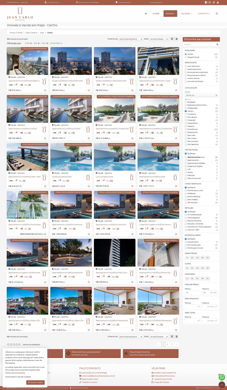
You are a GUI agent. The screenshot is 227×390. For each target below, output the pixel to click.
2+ (192, 258)
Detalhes (189, 208)
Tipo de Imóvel (191, 150)
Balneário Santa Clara (202, 105)
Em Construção (202, 245)
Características (193, 184)
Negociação (191, 63)
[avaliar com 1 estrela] (8, 344)
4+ (202, 258)
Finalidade (190, 50)
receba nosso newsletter (165, 373)
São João (202, 135)
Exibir (146, 39)
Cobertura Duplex (202, 166)
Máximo (205, 289)
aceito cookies (36, 382)
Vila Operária (202, 144)
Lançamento (202, 242)
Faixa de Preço (192, 285)
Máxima (205, 303)
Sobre (156, 13)
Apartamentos (202, 157)
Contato (203, 13)
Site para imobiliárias (203, 388)
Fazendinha (202, 123)
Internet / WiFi (202, 230)
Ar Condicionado (202, 215)
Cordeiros (202, 114)
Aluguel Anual (202, 57)
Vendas (170, 13)
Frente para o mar (202, 190)
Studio (202, 172)
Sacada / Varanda (202, 224)
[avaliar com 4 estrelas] (16, 344)
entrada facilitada (202, 81)
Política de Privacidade (80, 388)
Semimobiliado (202, 197)
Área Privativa (191, 299)
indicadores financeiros (164, 376)
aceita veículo (202, 78)
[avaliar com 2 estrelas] (11, 344)
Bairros (187, 99)
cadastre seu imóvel (163, 379)
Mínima (188, 303)
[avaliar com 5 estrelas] (19, 344)
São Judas (202, 138)
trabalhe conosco (89, 382)
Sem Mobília (202, 200)
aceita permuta (202, 69)
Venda (202, 54)
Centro (202, 111)
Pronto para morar (202, 248)
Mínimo (188, 289)
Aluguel (185, 13)
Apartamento (202, 160)
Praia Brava (202, 129)
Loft (202, 169)
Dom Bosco (202, 117)
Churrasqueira (202, 218)
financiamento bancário (202, 72)
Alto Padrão (202, 203)
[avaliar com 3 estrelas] (14, 344)
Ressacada (202, 132)
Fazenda (202, 120)
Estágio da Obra (192, 235)
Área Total (190, 313)
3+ (197, 258)
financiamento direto (202, 75)
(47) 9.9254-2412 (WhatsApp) (94, 373)
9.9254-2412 (53, 2)
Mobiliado (202, 193)
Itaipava (202, 126)
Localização (191, 88)
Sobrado (202, 175)
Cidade (187, 92)
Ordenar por (113, 39)
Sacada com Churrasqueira (202, 227)
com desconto (202, 66)
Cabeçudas (202, 108)
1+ (187, 258)
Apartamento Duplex (202, 163)
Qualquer (191, 102)
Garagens (190, 274)
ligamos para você (90, 379)
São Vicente (202, 141)
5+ (208, 258)
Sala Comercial (202, 178)
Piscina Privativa (202, 221)
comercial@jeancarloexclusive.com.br (98, 376)
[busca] (217, 13)
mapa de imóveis (161, 382)
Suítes (188, 264)
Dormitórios (191, 253)
